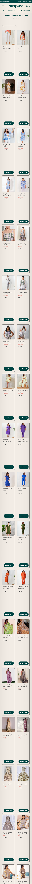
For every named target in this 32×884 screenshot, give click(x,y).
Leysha (4, 639)
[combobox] (13, 10)
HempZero (5, 50)
